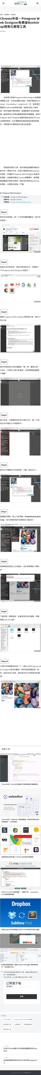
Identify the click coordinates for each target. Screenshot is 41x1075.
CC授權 (13, 977)
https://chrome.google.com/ (21, 202)
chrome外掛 (6, 1019)
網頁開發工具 (7, 1029)
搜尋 (37, 3)
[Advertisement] (20, 47)
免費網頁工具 (7, 1024)
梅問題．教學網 (20, 3)
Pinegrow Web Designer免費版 (23, 1019)
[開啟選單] (4, 3)
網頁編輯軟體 (28, 1024)
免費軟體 (17, 1024)
